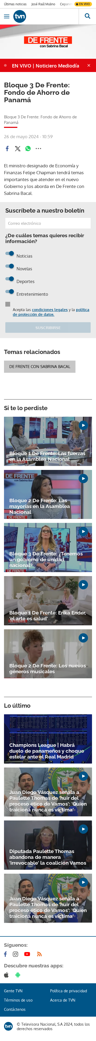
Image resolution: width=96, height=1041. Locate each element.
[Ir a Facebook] (6, 954)
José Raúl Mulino (43, 4)
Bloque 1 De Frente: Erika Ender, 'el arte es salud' (47, 615)
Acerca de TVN (62, 1000)
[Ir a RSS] (40, 954)
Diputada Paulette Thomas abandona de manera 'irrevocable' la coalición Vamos (47, 857)
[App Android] (19, 975)
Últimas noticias (15, 4)
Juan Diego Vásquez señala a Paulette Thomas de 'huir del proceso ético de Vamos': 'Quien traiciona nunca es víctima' (48, 801)
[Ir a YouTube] (28, 954)
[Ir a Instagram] (16, 954)
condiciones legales (50, 309)
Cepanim (66, 4)
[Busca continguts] (87, 16)
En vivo (84, 4)
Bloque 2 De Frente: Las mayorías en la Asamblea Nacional (39, 506)
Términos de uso (18, 1000)
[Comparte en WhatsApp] (28, 148)
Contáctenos (15, 1009)
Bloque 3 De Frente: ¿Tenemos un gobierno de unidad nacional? (46, 559)
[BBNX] (8, 1026)
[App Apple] (7, 975)
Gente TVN (13, 991)
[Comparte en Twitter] (17, 148)
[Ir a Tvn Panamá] (46, 16)
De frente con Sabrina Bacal (39, 366)
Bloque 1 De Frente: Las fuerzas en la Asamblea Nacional (47, 456)
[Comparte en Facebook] (7, 148)
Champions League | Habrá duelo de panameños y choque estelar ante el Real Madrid (46, 751)
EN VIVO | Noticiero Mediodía (45, 66)
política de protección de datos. (51, 312)
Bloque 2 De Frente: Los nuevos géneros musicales (47, 668)
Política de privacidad (68, 991)
